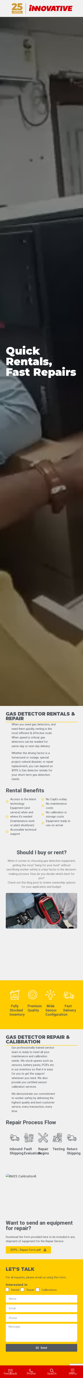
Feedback (10, 1373)
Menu (73, 1373)
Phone (31, 1373)
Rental (15, 1290)
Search (52, 1373)
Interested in (16, 1285)
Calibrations (49, 1290)
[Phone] (31, 1371)
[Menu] (73, 1371)
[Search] (52, 1371)
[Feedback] (10, 1371)
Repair (30, 1290)
